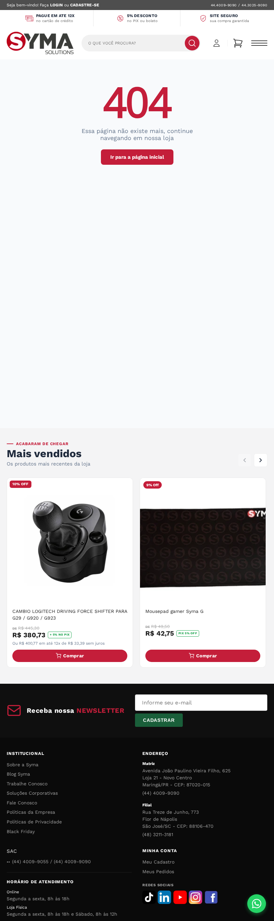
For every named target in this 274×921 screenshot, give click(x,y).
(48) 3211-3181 (157, 834)
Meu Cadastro (158, 862)
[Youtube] (180, 897)
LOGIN (56, 5)
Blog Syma (18, 774)
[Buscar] (192, 43)
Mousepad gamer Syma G (174, 611)
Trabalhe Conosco (27, 783)
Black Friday (21, 831)
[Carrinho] (238, 43)
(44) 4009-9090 (160, 793)
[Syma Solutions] (40, 43)
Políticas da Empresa (31, 812)
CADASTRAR (158, 720)
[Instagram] (195, 897)
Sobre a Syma (22, 764)
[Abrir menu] (259, 43)
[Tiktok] (149, 897)
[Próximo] (260, 460)
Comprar (73, 655)
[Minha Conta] (217, 43)
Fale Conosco (22, 802)
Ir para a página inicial (137, 157)
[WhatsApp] (256, 903)
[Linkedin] (164, 897)
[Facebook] (211, 897)
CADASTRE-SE (84, 5)
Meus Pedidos (158, 871)
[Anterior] (244, 460)
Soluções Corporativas (32, 793)
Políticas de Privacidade (34, 821)
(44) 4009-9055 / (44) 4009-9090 (51, 861)
